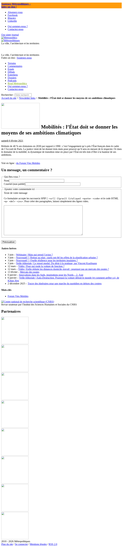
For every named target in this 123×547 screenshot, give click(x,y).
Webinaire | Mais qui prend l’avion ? (34, 254)
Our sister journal (10, 34)
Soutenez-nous (24, 57)
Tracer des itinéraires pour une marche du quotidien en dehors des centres (65, 283)
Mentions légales (38, 544)
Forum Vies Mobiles (18, 296)
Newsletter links (27, 98)
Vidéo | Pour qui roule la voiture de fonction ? (41, 266)
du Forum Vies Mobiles (28, 163)
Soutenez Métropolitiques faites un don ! (16, 5)
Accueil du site (8, 98)
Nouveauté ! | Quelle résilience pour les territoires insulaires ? (47, 260)
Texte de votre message (15, 193)
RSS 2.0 (53, 544)
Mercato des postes (29, 272)
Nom (6, 180)
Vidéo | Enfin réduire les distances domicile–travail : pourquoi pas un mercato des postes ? (63, 269)
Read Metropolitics (17, 83)
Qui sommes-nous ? (18, 86)
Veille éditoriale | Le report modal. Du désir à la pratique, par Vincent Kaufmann (56, 263)
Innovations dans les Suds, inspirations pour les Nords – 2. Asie (51, 275)
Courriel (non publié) (14, 184)
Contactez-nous (15, 89)
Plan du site (7, 544)
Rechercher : (7, 94)
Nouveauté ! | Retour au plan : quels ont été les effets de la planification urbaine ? (57, 257)
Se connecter (21, 544)
